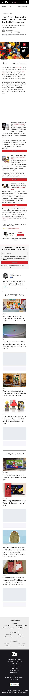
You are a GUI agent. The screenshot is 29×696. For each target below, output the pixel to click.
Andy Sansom (10, 30)
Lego (11, 13)
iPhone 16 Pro (7, 625)
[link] (6, 126)
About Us (14, 663)
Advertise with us (14, 672)
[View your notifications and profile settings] (12, 2)
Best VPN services (21, 627)
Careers (14, 675)
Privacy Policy (11, 267)
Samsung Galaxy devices (21, 625)
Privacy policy (14, 668)
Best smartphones (8, 636)
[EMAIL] (13, 277)
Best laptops (8, 634)
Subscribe (19, 2)
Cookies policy (14, 670)
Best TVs (20, 634)
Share (5, 63)
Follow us (17, 63)
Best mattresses (20, 636)
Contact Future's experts (14, 661)
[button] (14, 234)
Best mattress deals (21, 643)
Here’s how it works (14, 35)
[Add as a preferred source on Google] (14, 684)
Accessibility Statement (14, 659)
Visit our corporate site (17, 691)
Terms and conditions (14, 666)
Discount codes (21, 645)
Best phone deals (7, 643)
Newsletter (24, 63)
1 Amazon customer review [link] (13, 228)
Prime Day (18, 67)
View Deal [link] (20, 235)
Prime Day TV (6, 218)
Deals (11, 6)
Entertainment (5, 13)
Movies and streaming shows (8, 627)
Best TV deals (8, 645)
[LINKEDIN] (11, 277)
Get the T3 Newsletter (22, 6)
